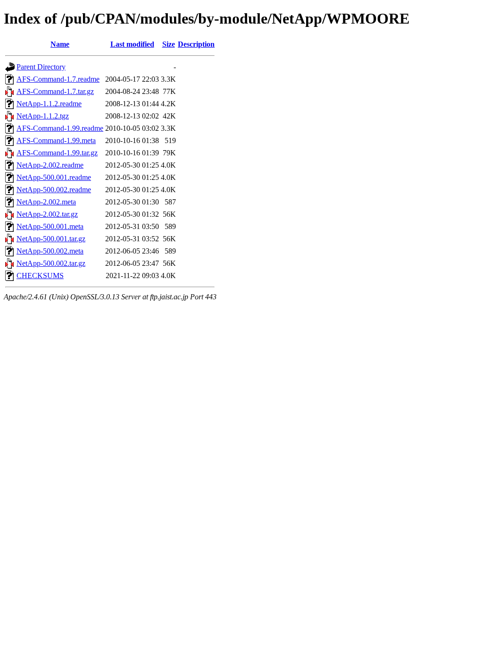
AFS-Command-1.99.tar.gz (57, 153)
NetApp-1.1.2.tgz (43, 116)
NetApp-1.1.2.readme (49, 104)
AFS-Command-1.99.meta (56, 140)
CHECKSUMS (40, 276)
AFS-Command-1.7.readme (58, 79)
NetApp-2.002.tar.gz (47, 214)
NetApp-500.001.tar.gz (51, 239)
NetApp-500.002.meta (50, 251)
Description (196, 44)
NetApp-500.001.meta (50, 226)
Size (168, 44)
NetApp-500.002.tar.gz (51, 263)
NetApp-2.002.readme (50, 165)
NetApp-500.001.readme (54, 177)
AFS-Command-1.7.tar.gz (55, 91)
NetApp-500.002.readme (54, 190)
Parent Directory (41, 67)
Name (59, 44)
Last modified (132, 44)
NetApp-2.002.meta (46, 202)
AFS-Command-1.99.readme (60, 128)
